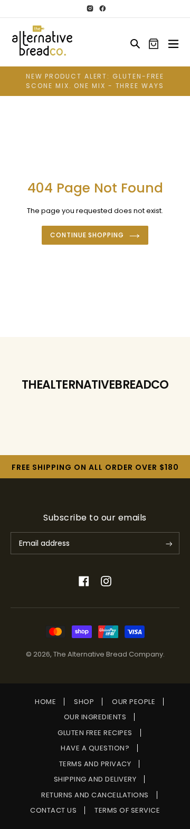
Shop (84, 702)
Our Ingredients (95, 717)
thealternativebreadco (95, 385)
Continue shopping (87, 234)
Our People (133, 702)
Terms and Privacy (95, 764)
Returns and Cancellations (95, 795)
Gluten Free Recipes (95, 733)
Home (45, 702)
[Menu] (173, 42)
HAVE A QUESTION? (95, 748)
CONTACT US (53, 810)
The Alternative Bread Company (108, 654)
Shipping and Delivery (95, 779)
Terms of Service (127, 810)
